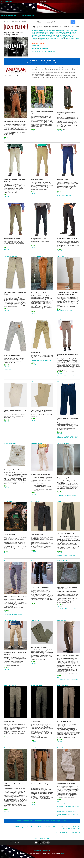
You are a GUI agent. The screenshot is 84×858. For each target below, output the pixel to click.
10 (41, 827)
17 (66, 829)
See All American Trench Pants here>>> (68, 679)
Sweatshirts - (48, 38)
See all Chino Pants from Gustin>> (13, 614)
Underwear (72, 38)
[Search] (73, 22)
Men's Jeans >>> (9, 369)
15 (78, 827)
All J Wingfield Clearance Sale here (66, 376)
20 (74, 829)
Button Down (54, 30)
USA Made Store (7, 1)
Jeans (54, 35)
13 (73, 827)
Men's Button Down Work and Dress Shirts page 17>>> (42, 821)
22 (79, 829)
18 (69, 829)
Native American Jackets (45, 35)
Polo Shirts (53, 37)
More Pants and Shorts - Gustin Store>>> (68, 609)
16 (64, 829)
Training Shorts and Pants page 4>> (66, 811)
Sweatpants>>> (61, 809)
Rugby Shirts (64, 37)
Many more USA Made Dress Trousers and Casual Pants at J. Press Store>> (67, 436)
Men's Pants (35, 45)
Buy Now (6, 139)
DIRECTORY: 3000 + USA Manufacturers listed (20, 15)
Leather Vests (63, 33)
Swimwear (61, 38)
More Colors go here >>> (64, 195)
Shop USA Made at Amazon (41, 838)
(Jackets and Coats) (65, 35)
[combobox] (53, 22)
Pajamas (40, 37)
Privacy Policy (46, 850)
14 (76, 827)
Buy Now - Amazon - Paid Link (65, 310)
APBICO (63, 853)
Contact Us (37, 850)
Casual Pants (69, 30)
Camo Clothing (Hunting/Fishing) (53, 32)
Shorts (71, 37)
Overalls (34, 37)
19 (71, 829)
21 (76, 829)
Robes (58, 37)
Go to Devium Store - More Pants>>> (67, 555)
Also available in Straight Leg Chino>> (41, 360)
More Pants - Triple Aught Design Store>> (68, 806)
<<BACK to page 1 (19, 827)
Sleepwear (35, 38)
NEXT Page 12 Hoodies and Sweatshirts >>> (58, 827)
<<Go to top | (9, 827)
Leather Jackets (54, 33)
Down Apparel (40, 32)
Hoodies (38, 33)
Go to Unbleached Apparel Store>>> (67, 495)
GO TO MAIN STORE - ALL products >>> (43, 51)
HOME (3, 15)
